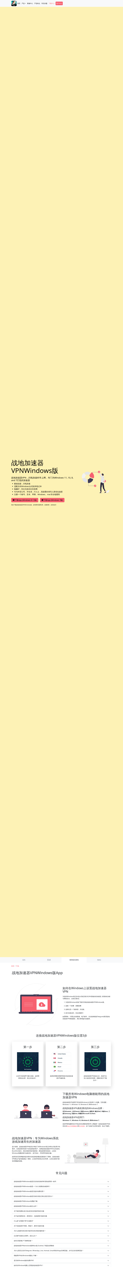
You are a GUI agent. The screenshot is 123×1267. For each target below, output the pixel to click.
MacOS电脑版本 (72, 1126)
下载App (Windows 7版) (53, 500)
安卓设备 (82, 1126)
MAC (99, 960)
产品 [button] (23, 3)
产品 (17, 966)
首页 (18, 3)
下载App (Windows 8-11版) (26, 500)
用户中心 (59, 3)
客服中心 (30, 3)
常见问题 (44, 3)
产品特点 (37, 3)
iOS (23, 960)
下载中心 (51, 3)
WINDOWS (74, 960)
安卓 (49, 960)
